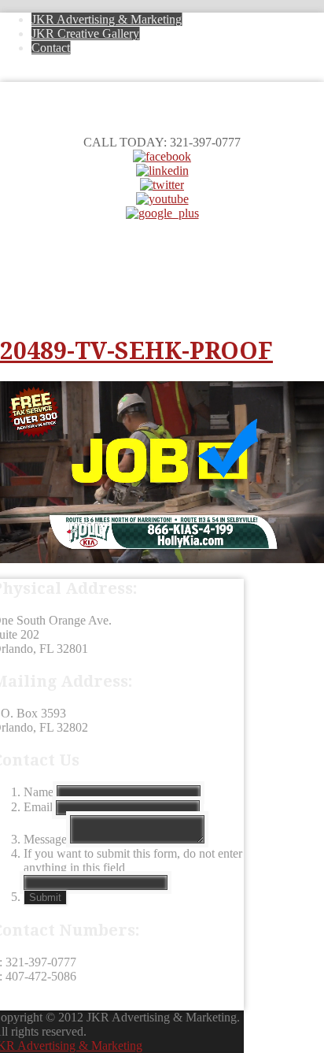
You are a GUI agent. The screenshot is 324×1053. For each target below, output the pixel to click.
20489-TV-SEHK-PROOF (136, 351)
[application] (162, 472)
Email (38, 807)
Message (45, 839)
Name (38, 792)
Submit (45, 897)
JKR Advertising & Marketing (106, 19)
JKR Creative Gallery (85, 33)
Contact (50, 47)
